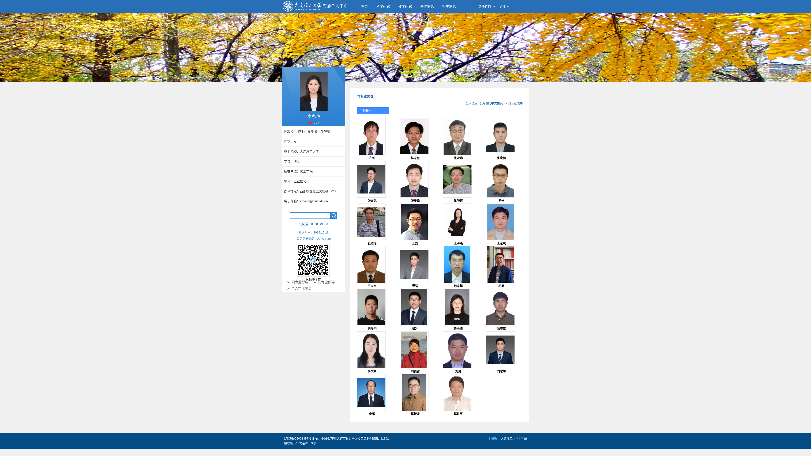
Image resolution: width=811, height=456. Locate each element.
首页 (364, 6)
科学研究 (383, 6)
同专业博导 (299, 282)
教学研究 (405, 6)
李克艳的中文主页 (491, 103)
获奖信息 (427, 6)
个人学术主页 (301, 288)
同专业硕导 (326, 282)
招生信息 (449, 6)
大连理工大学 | (511, 438)
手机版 (492, 438)
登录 (524, 438)
